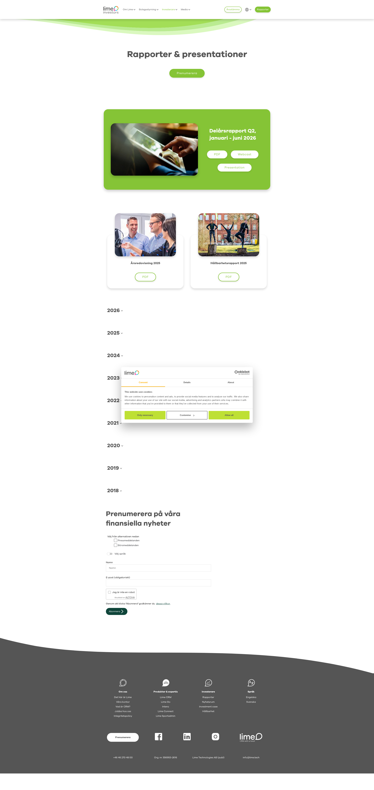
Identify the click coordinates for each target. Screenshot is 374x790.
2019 (113, 468)
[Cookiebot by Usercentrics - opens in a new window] (237, 373)
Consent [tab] (143, 382)
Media (184, 9)
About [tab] (231, 382)
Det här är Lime (123, 697)
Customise (185, 415)
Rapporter (263, 9)
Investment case (208, 706)
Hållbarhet (208, 711)
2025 (114, 333)
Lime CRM (165, 697)
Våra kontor (123, 702)
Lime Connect (165, 711)
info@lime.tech (251, 757)
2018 (113, 490)
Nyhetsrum (208, 702)
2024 (114, 355)
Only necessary (145, 415)
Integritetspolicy (123, 716)
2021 (113, 423)
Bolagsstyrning (148, 9)
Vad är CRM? (123, 706)
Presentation (235, 167)
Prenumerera (187, 73)
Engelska (251, 697)
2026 (114, 310)
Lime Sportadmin (165, 716)
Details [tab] (187, 382)
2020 (114, 445)
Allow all (229, 415)
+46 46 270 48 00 (123, 757)
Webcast (244, 154)
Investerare (168, 9)
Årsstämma (233, 9)
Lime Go (165, 702)
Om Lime (128, 9)
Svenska (251, 702)
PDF (217, 154)
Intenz (165, 706)
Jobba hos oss (123, 711)
